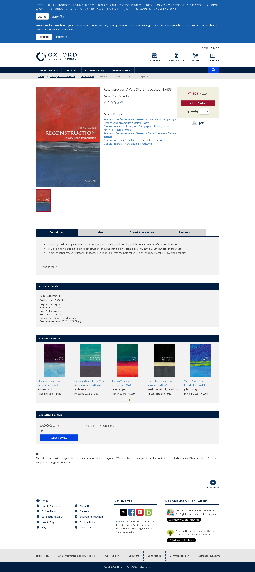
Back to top (213, 487)
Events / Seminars (52, 506)
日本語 (205, 47)
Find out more (123, 521)
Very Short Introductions (139, 143)
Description (57, 232)
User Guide (213, 60)
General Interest (121, 70)
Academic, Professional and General (124, 119)
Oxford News (49, 511)
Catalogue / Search (52, 516)
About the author (142, 232)
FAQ (44, 527)
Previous (30, 370)
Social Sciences (156, 133)
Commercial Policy (179, 555)
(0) (121, 102)
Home (41, 76)
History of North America (62, 76)
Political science (154, 140)
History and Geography (161, 119)
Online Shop (154, 60)
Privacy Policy (42, 555)
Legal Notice (154, 555)
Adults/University (95, 70)
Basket (195, 60)
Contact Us (86, 527)
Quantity (192, 111)
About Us (85, 506)
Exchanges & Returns (209, 555)
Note (39, 454)
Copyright (133, 555)
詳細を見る (58, 16)
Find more (61, 37)
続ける (42, 16)
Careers (84, 511)
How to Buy (48, 522)
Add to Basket (198, 103)
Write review (59, 437)
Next (224, 370)
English (214, 47)
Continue (43, 37)
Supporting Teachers (92, 516)
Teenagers (71, 70)
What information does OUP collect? (77, 555)
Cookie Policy (112, 555)
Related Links (87, 522)
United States (87, 76)
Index (99, 232)
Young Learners (49, 70)
